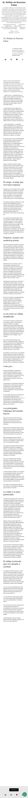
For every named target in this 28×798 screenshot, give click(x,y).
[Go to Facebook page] (17, 59)
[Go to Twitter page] (22, 59)
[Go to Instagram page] (12, 59)
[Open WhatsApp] (25, 794)
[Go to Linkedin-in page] (6, 59)
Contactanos (14, 789)
